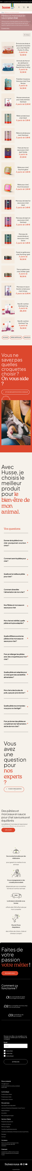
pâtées (17, 21)
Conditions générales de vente (9, 1129)
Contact (3, 1136)
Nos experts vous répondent (8, 1105)
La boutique (5, 1092)
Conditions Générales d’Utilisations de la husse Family (14, 1131)
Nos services (5, 1103)
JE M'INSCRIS (15, 1062)
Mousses (5, 337)
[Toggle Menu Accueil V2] (28, 7)
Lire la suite (8, 830)
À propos (3, 1134)
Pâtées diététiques (16, 337)
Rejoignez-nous (10, 973)
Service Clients (6, 1119)
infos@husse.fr (5, 1083)
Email (5, 1042)
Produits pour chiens (6, 1094)
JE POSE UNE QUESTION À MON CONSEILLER (15, 392)
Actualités (4, 1113)
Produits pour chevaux (7, 1099)
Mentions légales (5, 1126)
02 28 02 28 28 (5, 1086)
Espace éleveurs (5, 1110)
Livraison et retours (6, 1124)
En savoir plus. (5, 28)
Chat (2, 12)
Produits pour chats (6, 1097)
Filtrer (28, 35)
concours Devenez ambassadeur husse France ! (13, 1108)
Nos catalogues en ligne (7, 1115)
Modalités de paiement (7, 1121)
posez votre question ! (14, 789)
